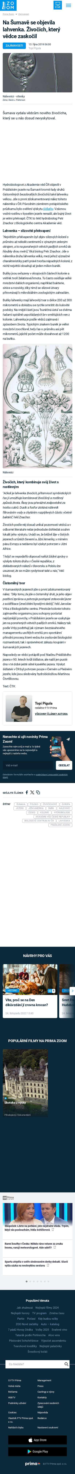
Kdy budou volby (48, 1318)
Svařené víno (59, 1329)
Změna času (56, 1313)
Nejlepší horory (20, 1313)
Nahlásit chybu (15, 1427)
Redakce (42, 1418)
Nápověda (43, 1412)
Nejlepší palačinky (51, 1346)
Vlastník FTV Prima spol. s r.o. (20, 1420)
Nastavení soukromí (48, 1427)
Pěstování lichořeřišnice (23, 1340)
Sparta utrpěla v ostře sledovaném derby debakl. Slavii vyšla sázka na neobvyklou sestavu (36, 1263)
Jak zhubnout (25, 1307)
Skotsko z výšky (15, 1102)
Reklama (12, 1391)
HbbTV (11, 1397)
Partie (20, 1318)
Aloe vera (54, 1335)
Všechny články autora (51, 713)
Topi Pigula (35, 48)
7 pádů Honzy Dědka (20, 1329)
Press (41, 1386)
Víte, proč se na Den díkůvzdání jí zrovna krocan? (26, 1002)
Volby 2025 (42, 1329)
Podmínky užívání (17, 1403)
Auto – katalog (50, 1324)
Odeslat (64, 765)
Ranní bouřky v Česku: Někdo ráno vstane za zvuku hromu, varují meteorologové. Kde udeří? (34, 1245)
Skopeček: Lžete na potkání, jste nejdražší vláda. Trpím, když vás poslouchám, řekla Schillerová (37, 1227)
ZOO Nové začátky (27, 1324)
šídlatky (48, 209)
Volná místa (14, 1386)
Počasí (31, 1318)
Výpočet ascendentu (53, 1340)
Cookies (12, 1412)
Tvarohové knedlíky (25, 1346)
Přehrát (12, 1098)
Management (44, 1380)
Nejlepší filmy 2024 (47, 1307)
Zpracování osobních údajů (48, 1405)
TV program (39, 1313)
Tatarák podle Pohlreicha (30, 1335)
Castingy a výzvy (46, 1391)
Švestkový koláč (38, 1351)
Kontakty (42, 1397)
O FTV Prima (14, 1380)
